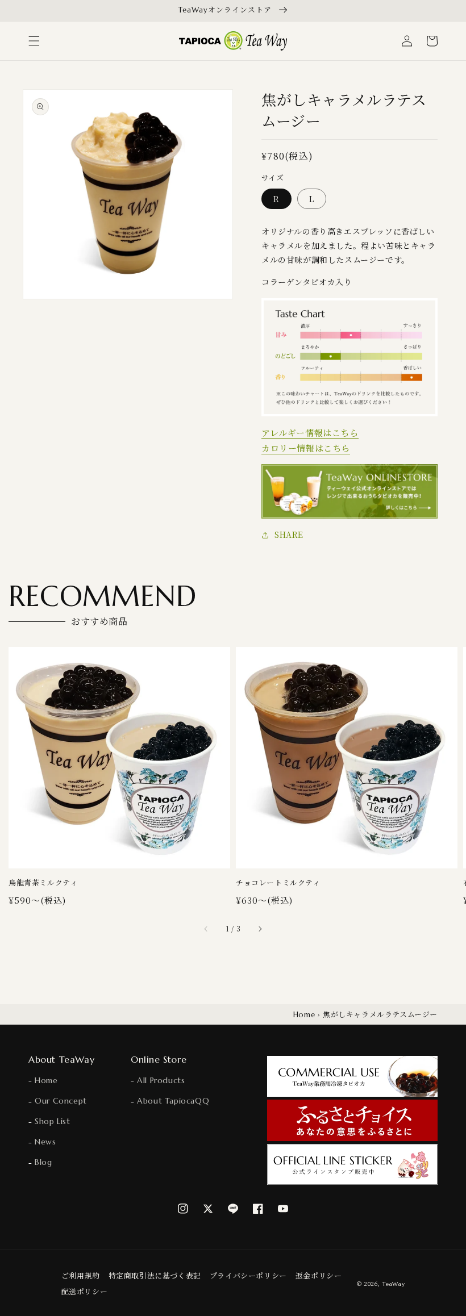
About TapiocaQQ (172, 1101)
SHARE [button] (288, 534)
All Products (160, 1080)
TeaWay (393, 1284)
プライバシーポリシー (248, 1275)
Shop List (51, 1121)
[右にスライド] (259, 928)
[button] (34, 40)
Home (304, 1015)
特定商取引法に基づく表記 (155, 1275)
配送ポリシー (84, 1291)
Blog (42, 1162)
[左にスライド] (206, 928)
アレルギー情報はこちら (310, 432)
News (44, 1142)
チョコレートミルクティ (278, 883)
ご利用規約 (80, 1275)
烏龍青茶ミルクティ (43, 883)
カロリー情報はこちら (305, 448)
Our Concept (59, 1101)
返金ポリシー (319, 1275)
